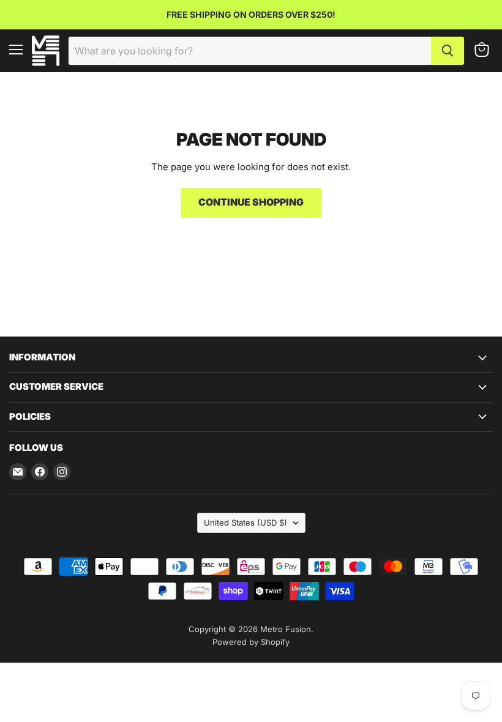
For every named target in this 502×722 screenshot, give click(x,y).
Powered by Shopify (251, 642)
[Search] (447, 51)
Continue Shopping (251, 202)
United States (245, 522)
